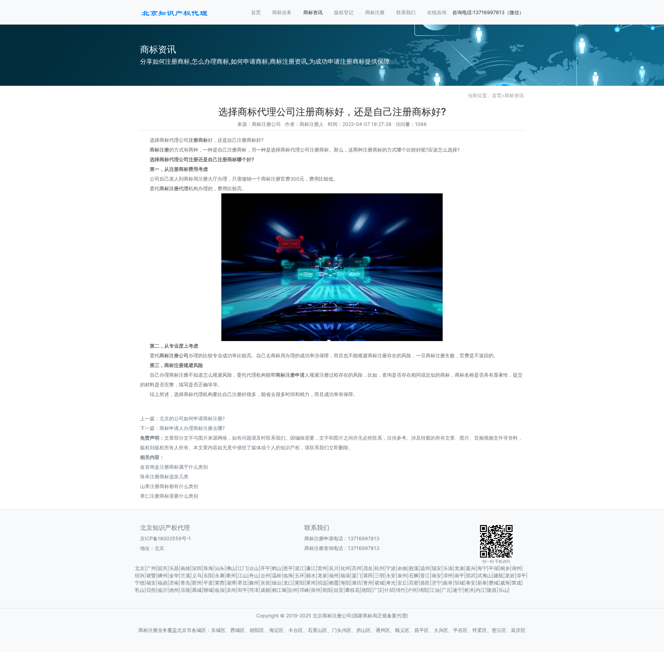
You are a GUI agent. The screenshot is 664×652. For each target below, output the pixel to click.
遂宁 (457, 590)
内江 (480, 590)
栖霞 (334, 583)
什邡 (389, 590)
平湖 (493, 568)
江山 (242, 575)
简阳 (327, 590)
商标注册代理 (173, 188)
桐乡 (505, 568)
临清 (219, 590)
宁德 (140, 583)
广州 (151, 568)
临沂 (162, 590)
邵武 (471, 575)
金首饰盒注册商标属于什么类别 (174, 467)
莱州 (311, 583)
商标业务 (282, 12)
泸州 (412, 590)
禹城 (197, 590)
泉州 (402, 575)
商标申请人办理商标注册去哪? (192, 428)
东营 (265, 583)
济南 (174, 583)
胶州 (197, 583)
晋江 (425, 575)
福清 (345, 575)
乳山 (140, 590)
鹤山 (277, 568)
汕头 (219, 568)
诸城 (379, 583)
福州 (334, 575)
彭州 (293, 590)
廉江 (311, 568)
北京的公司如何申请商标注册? (192, 418)
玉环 (299, 575)
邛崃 (304, 590)
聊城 (208, 590)
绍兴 (140, 575)
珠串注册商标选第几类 (164, 476)
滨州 (231, 590)
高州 (356, 568)
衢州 (231, 575)
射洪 (469, 590)
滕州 (254, 583)
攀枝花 (352, 590)
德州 (174, 590)
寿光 (391, 583)
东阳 (208, 575)
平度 (208, 583)
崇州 (316, 590)
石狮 (413, 575)
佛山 (231, 568)
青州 (368, 583)
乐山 (503, 590)
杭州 (379, 568)
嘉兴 (471, 568)
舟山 (254, 575)
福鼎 (162, 583)
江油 (435, 590)
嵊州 (162, 575)
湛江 (299, 568)
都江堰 (279, 590)
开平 (265, 568)
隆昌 (492, 590)
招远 (322, 583)
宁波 (391, 568)
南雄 (185, 568)
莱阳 (299, 583)
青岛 (185, 583)
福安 (151, 583)
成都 (265, 590)
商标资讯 (313, 12)
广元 (446, 590)
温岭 (277, 575)
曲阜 (448, 583)
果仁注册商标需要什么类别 (169, 496)
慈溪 (413, 568)
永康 (219, 575)
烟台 (277, 583)
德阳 (366, 590)
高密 (413, 583)
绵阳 (423, 590)
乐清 (448, 568)
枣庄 (242, 583)
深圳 (197, 568)
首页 (256, 12)
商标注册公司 (173, 355)
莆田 (368, 575)
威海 (505, 583)
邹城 (459, 583)
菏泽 (254, 590)
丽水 (311, 575)
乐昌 (174, 568)
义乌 (197, 575)
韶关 (162, 568)
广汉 (377, 590)
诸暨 (151, 575)
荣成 (516, 583)
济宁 (436, 583)
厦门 (356, 575)
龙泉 (322, 575)
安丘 (402, 583)
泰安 (471, 583)
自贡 (338, 590)
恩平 (288, 568)
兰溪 (185, 575)
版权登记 (343, 12)
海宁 (482, 568)
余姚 (402, 568)
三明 (379, 575)
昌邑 (425, 583)
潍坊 (356, 583)
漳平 (521, 575)
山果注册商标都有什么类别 (169, 486)
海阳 (345, 583)
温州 (425, 568)
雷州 (322, 568)
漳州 (448, 575)
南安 (436, 575)
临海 (288, 575)
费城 (493, 583)
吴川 (334, 568)
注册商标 (198, 140)
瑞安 (436, 568)
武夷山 (484, 575)
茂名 (368, 568)
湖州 (516, 568)
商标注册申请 (290, 375)
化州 (345, 568)
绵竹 (400, 590)
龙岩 (510, 575)
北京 (140, 568)
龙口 (288, 583)
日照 (151, 590)
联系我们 (406, 12)
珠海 (208, 568)
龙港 (459, 568)
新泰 (482, 583)
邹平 (242, 590)
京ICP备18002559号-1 (165, 538)
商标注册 (375, 12)
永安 (391, 575)
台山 (254, 568)
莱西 (219, 583)
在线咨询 (436, 12)
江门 (242, 568)
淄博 (231, 583)
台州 (265, 575)
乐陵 (185, 590)
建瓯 (498, 575)
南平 (459, 575)
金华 (174, 575)
